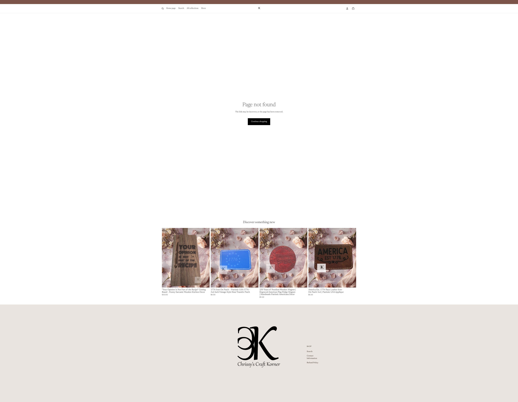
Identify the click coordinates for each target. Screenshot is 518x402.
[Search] (163, 8)
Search (309, 352)
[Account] (347, 8)
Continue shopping (259, 122)
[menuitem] (203, 8)
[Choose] (352, 283)
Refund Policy (312, 363)
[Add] (205, 283)
